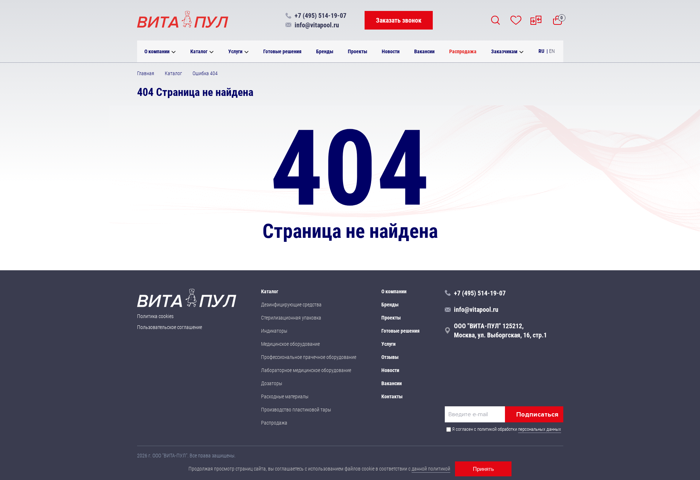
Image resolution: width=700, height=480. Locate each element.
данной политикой (431, 469)
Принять (483, 469)
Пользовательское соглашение (169, 327)
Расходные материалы (284, 396)
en (552, 51)
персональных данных (539, 429)
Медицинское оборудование (290, 344)
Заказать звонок (398, 20)
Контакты (391, 396)
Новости (391, 51)
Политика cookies (155, 316)
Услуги (235, 51)
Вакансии (424, 51)
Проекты (357, 51)
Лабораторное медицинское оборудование (306, 370)
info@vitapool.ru (317, 25)
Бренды (324, 51)
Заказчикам (504, 51)
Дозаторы (271, 383)
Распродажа (463, 51)
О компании (157, 51)
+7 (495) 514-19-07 (320, 15)
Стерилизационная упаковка (291, 318)
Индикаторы (274, 331)
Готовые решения (282, 51)
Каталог (198, 51)
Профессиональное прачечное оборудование (308, 357)
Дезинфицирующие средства (291, 304)
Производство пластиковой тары (296, 410)
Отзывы (389, 357)
